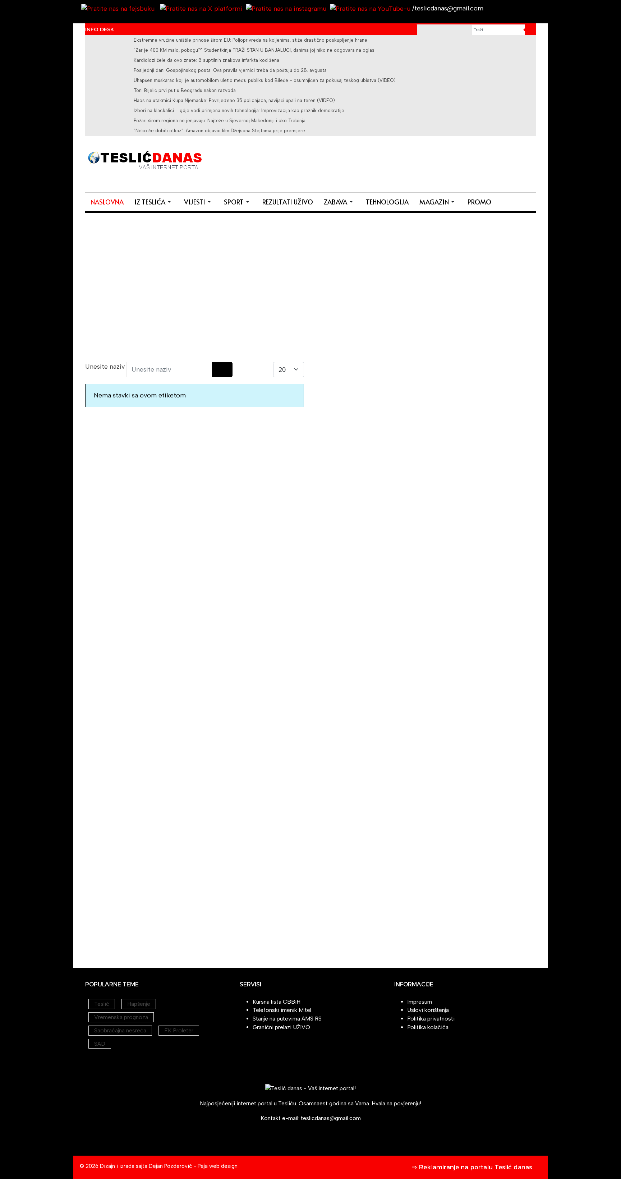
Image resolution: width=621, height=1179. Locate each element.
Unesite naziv (105, 366)
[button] (154, 202)
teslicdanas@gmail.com (331, 1118)
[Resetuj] (227, 369)
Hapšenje (138, 1003)
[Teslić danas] (144, 159)
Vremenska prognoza (121, 1017)
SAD (99, 1043)
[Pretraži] (217, 369)
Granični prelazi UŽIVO (281, 1027)
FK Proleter (178, 1030)
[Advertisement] (405, 163)
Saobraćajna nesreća (120, 1030)
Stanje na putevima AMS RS (287, 1018)
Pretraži (530, 29)
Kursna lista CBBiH (276, 1001)
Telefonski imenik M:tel (282, 1010)
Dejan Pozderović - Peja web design (193, 1166)
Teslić (101, 1003)
